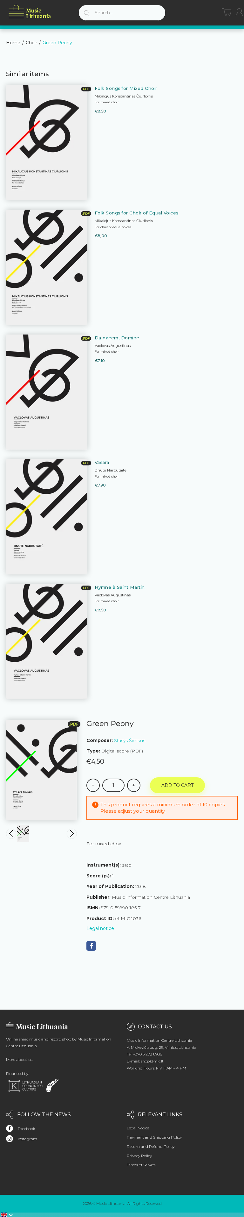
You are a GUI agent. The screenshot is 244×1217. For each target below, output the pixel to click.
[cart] (226, 12)
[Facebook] (91, 946)
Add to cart (177, 785)
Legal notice (100, 928)
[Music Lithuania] (29, 11)
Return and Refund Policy (150, 1146)
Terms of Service (141, 1165)
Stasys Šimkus (129, 740)
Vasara (102, 462)
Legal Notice (138, 1128)
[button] (7, 1215)
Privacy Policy (139, 1155)
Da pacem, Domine (117, 337)
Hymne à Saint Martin (120, 587)
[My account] (239, 12)
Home (13, 43)
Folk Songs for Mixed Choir (126, 88)
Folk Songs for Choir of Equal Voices (137, 212)
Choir (31, 43)
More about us (19, 1059)
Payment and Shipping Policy (154, 1137)
